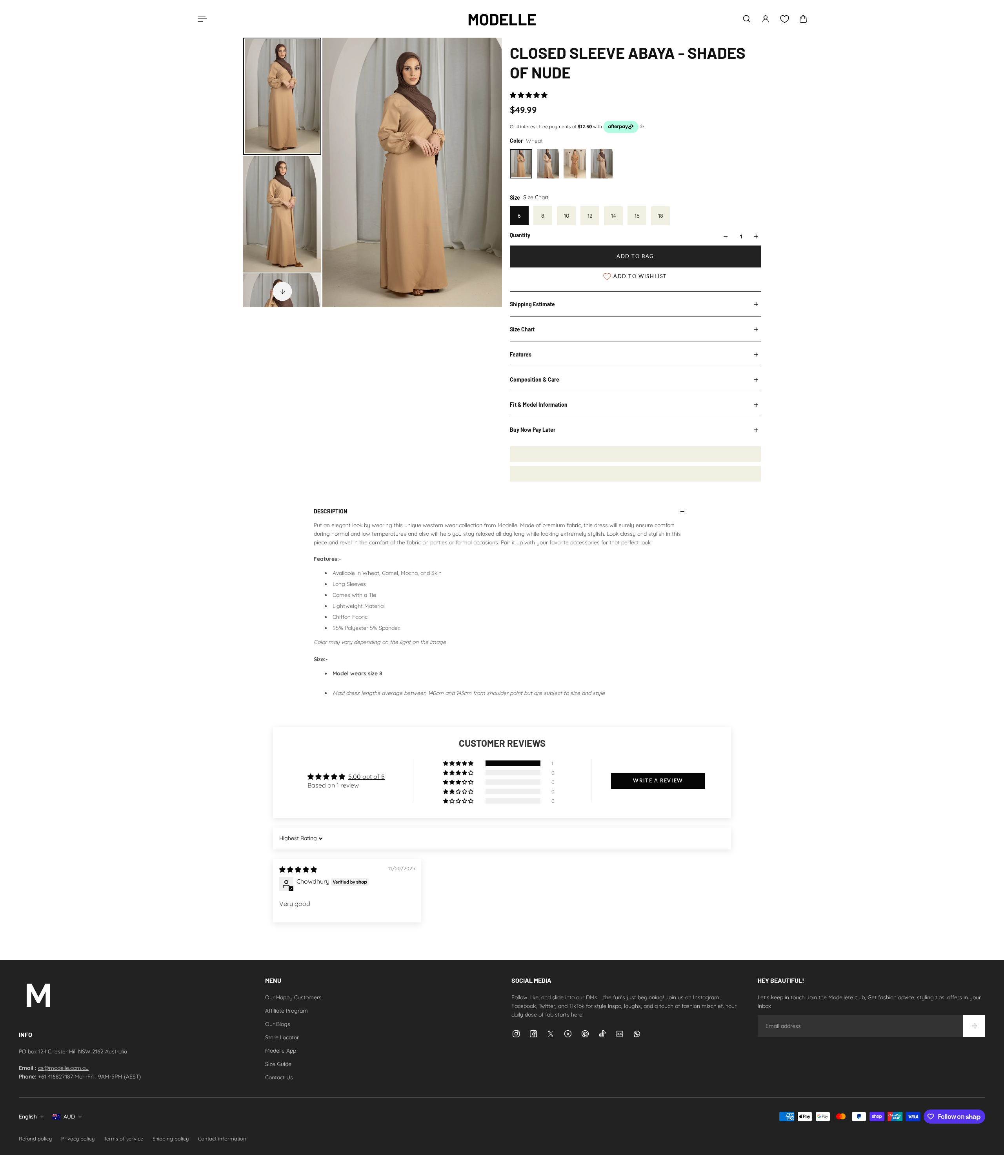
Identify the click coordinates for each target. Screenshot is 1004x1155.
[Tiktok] (602, 1033)
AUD (69, 1116)
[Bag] (803, 18)
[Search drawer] (746, 18)
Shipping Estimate (532, 304)
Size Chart (522, 329)
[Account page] (765, 18)
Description (330, 511)
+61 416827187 (55, 1076)
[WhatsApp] (637, 1033)
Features (520, 354)
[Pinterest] (585, 1033)
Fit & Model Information (538, 404)
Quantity (520, 235)
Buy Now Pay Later (532, 429)
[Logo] (502, 19)
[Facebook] (533, 1033)
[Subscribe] (974, 1026)
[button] (528, 95)
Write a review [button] (658, 781)
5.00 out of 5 (366, 776)
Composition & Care (534, 379)
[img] (298, 869)
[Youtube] (568, 1033)
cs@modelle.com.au (63, 1067)
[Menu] (201, 18)
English (28, 1116)
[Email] (619, 1033)
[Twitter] (550, 1033)
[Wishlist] (784, 19)
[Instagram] (516, 1033)
